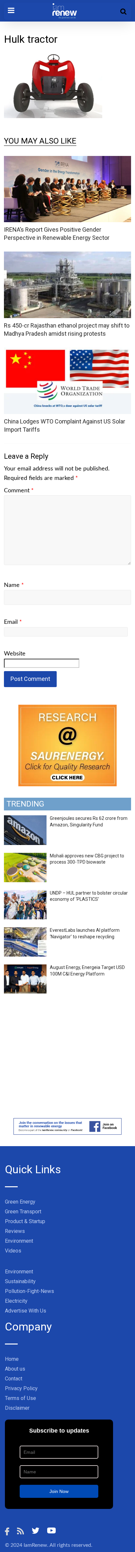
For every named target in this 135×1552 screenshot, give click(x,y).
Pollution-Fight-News (29, 1291)
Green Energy (20, 1202)
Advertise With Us (25, 1311)
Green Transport (23, 1211)
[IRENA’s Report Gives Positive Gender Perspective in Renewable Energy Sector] (67, 160)
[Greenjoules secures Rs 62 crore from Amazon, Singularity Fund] (25, 819)
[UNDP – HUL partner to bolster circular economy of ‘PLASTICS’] (25, 893)
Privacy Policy (21, 1388)
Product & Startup (25, 1221)
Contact (13, 1378)
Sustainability (20, 1281)
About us (15, 1369)
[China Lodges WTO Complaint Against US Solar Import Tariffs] (67, 351)
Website (15, 654)
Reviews (15, 1231)
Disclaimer (17, 1408)
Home (12, 1359)
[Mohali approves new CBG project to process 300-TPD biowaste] (25, 856)
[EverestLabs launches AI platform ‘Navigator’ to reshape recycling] (25, 930)
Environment (19, 1241)
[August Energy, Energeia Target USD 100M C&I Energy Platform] (25, 968)
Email (13, 622)
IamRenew (35, 1545)
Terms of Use (20, 1398)
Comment (19, 491)
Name (14, 585)
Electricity (16, 1301)
